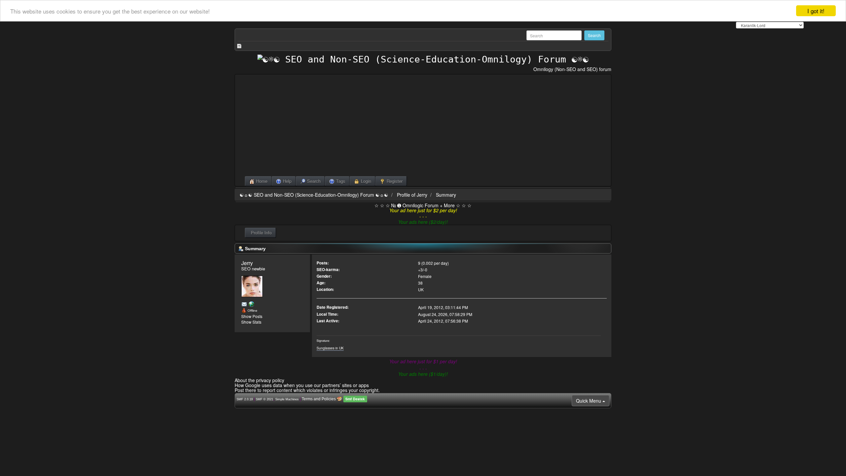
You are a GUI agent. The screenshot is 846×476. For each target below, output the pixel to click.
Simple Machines (287, 399)
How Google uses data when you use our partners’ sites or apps (302, 385)
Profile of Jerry (412, 194)
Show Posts (251, 316)
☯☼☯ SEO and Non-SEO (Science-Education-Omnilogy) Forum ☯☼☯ (314, 194)
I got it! (816, 11)
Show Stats (251, 322)
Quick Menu (589, 400)
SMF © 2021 (264, 399)
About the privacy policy (259, 380)
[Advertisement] (423, 126)
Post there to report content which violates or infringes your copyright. (307, 390)
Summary (446, 194)
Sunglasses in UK (330, 347)
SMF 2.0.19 (245, 399)
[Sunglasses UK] (251, 304)
